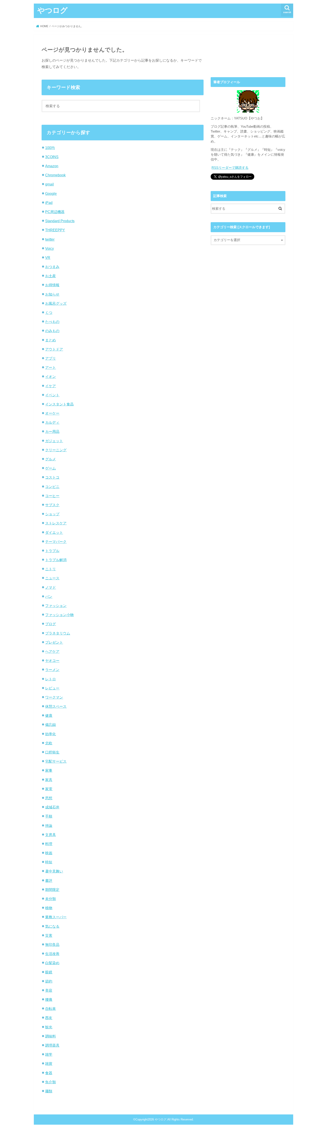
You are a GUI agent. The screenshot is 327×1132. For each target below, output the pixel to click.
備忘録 (50, 725)
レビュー (52, 688)
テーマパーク (56, 542)
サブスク (52, 505)
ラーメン (52, 670)
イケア (50, 386)
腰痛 (48, 999)
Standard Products (60, 221)
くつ (48, 312)
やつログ (52, 10)
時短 (48, 862)
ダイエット (54, 532)
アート (50, 367)
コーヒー (52, 496)
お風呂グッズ (56, 303)
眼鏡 (48, 972)
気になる (52, 926)
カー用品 (52, 431)
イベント (52, 395)
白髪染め (52, 963)
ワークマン (54, 697)
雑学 (48, 1054)
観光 (48, 1027)
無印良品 (52, 945)
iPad (48, 203)
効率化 (50, 734)
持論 (48, 826)
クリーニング (56, 450)
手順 (48, 816)
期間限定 (52, 890)
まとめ (50, 340)
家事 (48, 770)
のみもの (52, 331)
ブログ (50, 624)
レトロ (50, 679)
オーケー (52, 413)
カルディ (52, 422)
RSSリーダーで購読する (230, 167)
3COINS (52, 157)
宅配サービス (56, 761)
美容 (48, 990)
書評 (48, 880)
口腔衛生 (52, 752)
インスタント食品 (59, 404)
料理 (48, 844)
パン (48, 596)
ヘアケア (52, 651)
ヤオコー (52, 661)
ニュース (52, 578)
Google (51, 193)
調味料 (50, 1036)
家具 (48, 780)
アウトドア (54, 349)
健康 (48, 715)
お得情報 (52, 285)
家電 (48, 789)
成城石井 (52, 807)
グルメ (50, 459)
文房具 (50, 835)
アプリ (50, 358)
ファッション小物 (59, 615)
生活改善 (52, 954)
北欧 (48, 743)
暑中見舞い (54, 871)
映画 (48, 853)
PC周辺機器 (55, 212)
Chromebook (55, 175)
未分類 (50, 899)
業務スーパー (56, 917)
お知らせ (52, 294)
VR (47, 258)
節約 (48, 981)
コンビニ (52, 487)
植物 (48, 908)
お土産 (50, 276)
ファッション (56, 606)
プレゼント (54, 642)
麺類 (48, 1091)
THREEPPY (55, 230)
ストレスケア (56, 523)
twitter (49, 239)
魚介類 (50, 1082)
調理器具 (52, 1045)
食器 (48, 1073)
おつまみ (52, 267)
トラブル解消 (56, 560)
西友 (48, 1018)
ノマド (50, 587)
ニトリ (50, 569)
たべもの (52, 322)
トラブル (52, 551)
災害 (48, 935)
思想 (48, 798)
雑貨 (48, 1064)
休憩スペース (56, 706)
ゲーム (50, 468)
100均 (50, 148)
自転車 (50, 1009)
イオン (50, 377)
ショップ (52, 514)
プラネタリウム (57, 633)
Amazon (51, 166)
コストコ (52, 477)
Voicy (49, 248)
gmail (49, 184)
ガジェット (54, 441)
